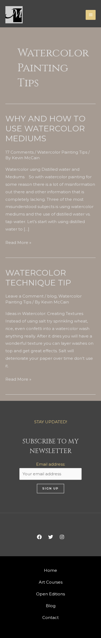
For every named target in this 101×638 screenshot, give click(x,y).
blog (52, 296)
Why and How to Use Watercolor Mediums (45, 128)
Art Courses (50, 582)
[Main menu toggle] (91, 15)
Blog (50, 605)
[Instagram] (62, 537)
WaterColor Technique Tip (38, 278)
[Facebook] (39, 537)
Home (50, 570)
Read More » (18, 242)
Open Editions (50, 593)
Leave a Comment (24, 296)
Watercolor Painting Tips (62, 152)
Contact (50, 617)
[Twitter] (50, 537)
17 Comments (19, 152)
